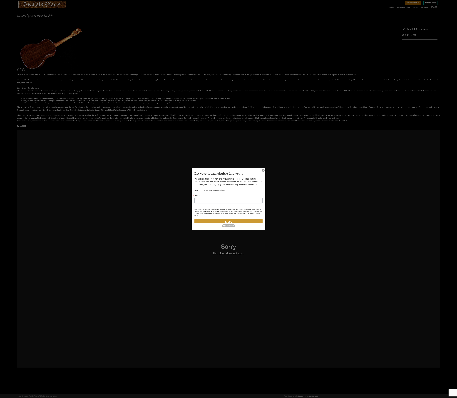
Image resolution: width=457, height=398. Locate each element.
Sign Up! (228, 222)
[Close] (263, 170)
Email (196, 195)
